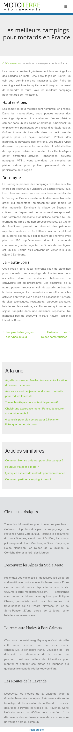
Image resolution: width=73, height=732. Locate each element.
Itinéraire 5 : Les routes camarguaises (54, 334)
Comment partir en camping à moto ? (28, 479)
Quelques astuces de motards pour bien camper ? (36, 473)
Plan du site (36, 729)
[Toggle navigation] (66, 6)
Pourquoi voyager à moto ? (22, 466)
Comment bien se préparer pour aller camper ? (34, 460)
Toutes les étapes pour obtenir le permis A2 (32, 402)
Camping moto (13, 63)
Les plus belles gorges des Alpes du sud (19, 334)
